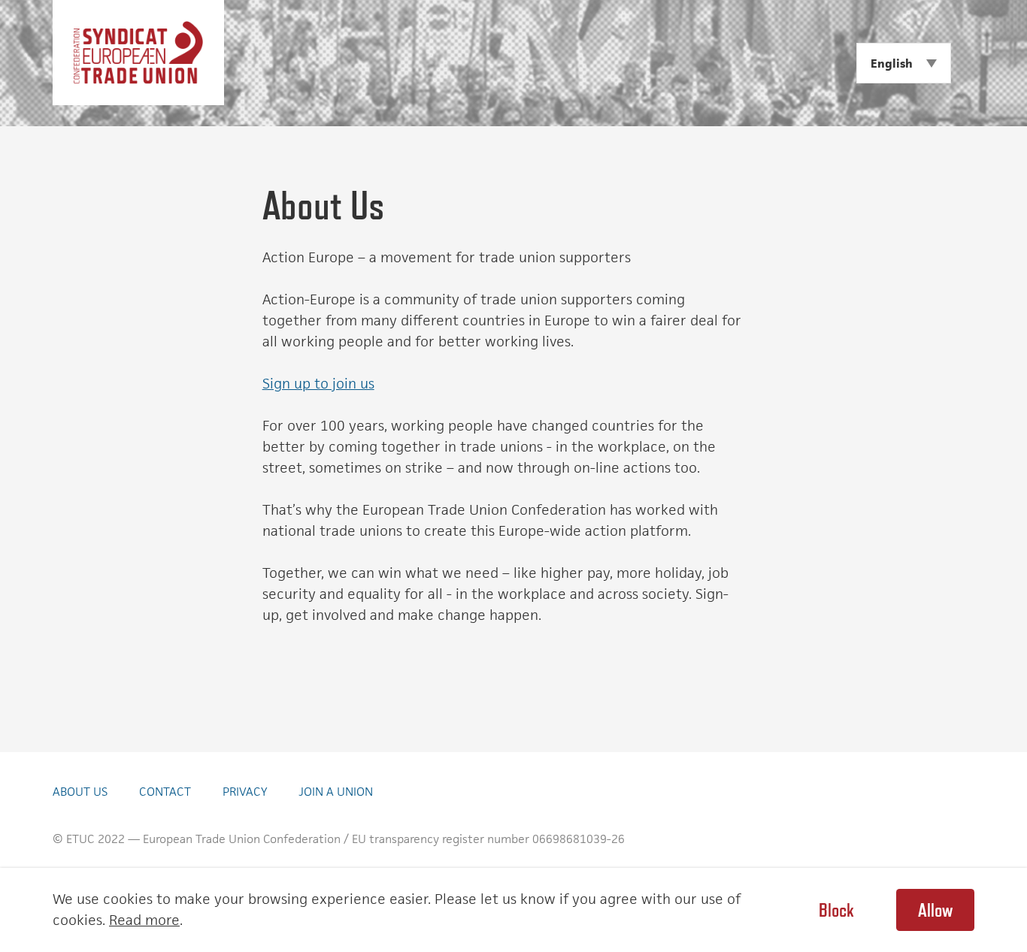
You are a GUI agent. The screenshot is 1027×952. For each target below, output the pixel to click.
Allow (935, 909)
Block (836, 909)
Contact (165, 791)
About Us (80, 791)
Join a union (335, 791)
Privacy (245, 791)
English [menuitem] (892, 63)
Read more (144, 920)
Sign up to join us (318, 383)
